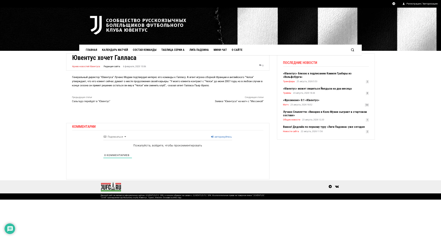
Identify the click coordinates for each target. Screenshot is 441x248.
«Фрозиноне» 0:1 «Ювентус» (301, 100)
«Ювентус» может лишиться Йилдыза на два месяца (317, 88)
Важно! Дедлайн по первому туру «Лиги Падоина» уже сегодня (324, 126)
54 (367, 104)
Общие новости (291, 120)
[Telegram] (393, 4)
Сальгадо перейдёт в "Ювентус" (91, 101)
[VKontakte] (337, 186)
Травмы (287, 93)
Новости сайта (291, 131)
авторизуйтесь (223, 136)
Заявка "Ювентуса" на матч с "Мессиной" (239, 101)
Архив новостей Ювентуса (86, 66)
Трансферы (289, 81)
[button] (352, 50)
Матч (286, 105)
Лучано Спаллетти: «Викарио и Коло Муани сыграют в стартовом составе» (325, 113)
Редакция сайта (112, 66)
